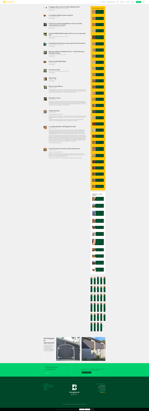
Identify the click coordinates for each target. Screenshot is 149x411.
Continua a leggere (52, 9)
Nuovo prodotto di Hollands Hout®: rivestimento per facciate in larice (66, 52)
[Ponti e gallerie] (98, 257)
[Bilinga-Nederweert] (45, 127)
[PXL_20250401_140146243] (45, 24)
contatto (52, 349)
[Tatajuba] (98, 175)
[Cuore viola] (98, 169)
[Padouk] (98, 125)
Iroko (104, 296)
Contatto (46, 389)
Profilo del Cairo (54, 111)
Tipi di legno (46, 384)
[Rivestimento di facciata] (98, 207)
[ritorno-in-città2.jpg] (45, 70)
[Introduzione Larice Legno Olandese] (45, 52)
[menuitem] (103, 2)
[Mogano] (98, 88)
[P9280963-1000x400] (45, 149)
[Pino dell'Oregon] (98, 51)
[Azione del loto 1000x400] (45, 87)
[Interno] (98, 228)
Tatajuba (91, 325)
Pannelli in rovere (54, 98)
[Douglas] (98, 45)
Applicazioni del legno (49, 385)
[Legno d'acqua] (98, 156)
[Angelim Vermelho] (98, 150)
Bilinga (104, 288)
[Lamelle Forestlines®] (98, 271)
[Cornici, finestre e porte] (98, 235)
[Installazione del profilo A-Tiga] (45, 79)
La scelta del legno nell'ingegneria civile (62, 126)
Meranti (104, 305)
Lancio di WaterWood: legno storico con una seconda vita (67, 34)
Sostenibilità (55, 8)
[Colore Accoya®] (98, 112)
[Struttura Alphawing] (45, 62)
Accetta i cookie (82, 409)
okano (91, 316)
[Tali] (98, 131)
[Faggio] (98, 69)
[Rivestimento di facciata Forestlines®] (98, 215)
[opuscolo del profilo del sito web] (45, 44)
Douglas (91, 296)
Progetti (45, 388)
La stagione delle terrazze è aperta (61, 15)
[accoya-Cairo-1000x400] (45, 111)
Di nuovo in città (54, 70)
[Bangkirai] (98, 19)
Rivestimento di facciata (61, 8)
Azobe (91, 288)
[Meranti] (98, 94)
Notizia (65, 8)
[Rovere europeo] (98, 57)
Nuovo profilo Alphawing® (57, 61)
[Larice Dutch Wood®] (98, 13)
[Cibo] (98, 63)
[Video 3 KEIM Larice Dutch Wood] (45, 7)
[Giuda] (98, 181)
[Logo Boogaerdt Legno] (9, 2)
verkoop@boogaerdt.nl (101, 390)
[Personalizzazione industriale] (98, 222)
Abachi (91, 279)
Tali (104, 316)
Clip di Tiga (52, 78)
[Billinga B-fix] (45, 16)
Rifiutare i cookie (87, 409)
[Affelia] (98, 143)
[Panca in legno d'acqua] (45, 34)
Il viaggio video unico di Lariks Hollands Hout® (64, 7)
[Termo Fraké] (98, 137)
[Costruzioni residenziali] (98, 200)
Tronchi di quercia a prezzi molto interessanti (64, 148)
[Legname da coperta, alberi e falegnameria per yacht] (98, 244)
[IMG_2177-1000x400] (45, 99)
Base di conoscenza (48, 386)
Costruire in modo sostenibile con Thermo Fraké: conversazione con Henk (65, 24)
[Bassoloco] (98, 106)
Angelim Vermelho (104, 280)
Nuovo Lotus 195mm (56, 86)
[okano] (98, 100)
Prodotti (68, 8)
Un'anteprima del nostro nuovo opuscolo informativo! (67, 43)
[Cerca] (145, 2)
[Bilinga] (98, 25)
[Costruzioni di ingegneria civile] (98, 264)
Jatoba (91, 305)
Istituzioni (92, 409)
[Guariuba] (98, 187)
